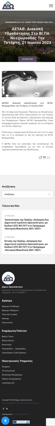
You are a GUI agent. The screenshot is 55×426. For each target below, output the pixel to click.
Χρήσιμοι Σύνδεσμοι (10, 306)
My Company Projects (21, 414)
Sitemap (5, 318)
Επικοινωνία (7, 322)
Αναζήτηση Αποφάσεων (12, 375)
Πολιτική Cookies (9, 314)
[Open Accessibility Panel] (5, 421)
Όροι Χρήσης (7, 403)
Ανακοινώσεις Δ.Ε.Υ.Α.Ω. (15, 22)
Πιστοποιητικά (8, 371)
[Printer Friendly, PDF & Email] (44, 157)
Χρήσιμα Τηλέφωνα (10, 310)
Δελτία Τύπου (31, 22)
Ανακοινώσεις (8, 340)
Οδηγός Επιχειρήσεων (11, 379)
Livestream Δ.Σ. (8, 383)
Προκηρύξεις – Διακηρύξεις (14, 349)
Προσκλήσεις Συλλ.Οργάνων (14, 353)
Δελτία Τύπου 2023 (45, 22)
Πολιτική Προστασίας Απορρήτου (26, 403)
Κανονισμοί (7, 344)
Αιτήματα (6, 367)
